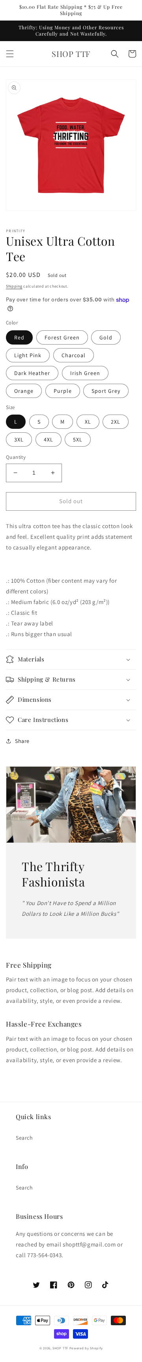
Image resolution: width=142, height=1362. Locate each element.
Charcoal (74, 355)
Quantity (16, 457)
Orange (24, 390)
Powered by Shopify (86, 1348)
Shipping (14, 286)
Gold (105, 337)
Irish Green (85, 373)
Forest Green (62, 337)
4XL (48, 439)
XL (88, 421)
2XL (115, 421)
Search (24, 1137)
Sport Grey (106, 390)
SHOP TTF (60, 1348)
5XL (77, 439)
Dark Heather (32, 373)
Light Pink (27, 355)
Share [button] (22, 740)
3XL (19, 439)
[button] (10, 54)
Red (19, 337)
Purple (63, 390)
